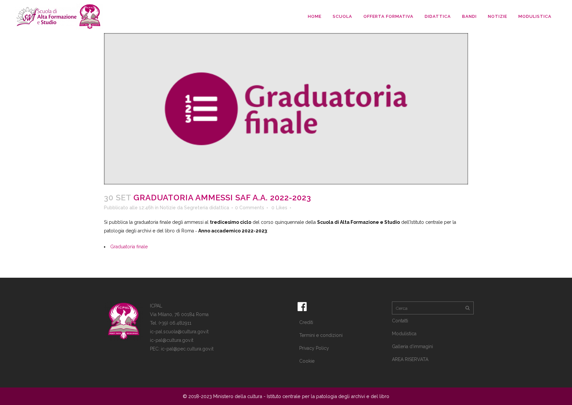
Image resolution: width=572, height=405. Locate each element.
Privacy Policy (314, 348)
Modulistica (404, 333)
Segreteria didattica (206, 207)
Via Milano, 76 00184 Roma (179, 314)
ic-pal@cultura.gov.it (171, 340)
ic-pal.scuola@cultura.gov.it (179, 331)
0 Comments (249, 207)
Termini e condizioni (321, 335)
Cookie (306, 361)
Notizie (168, 207)
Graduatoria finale (129, 246)
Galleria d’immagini (412, 346)
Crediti (306, 322)
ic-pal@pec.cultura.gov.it (187, 348)
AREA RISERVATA (410, 359)
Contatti (400, 320)
